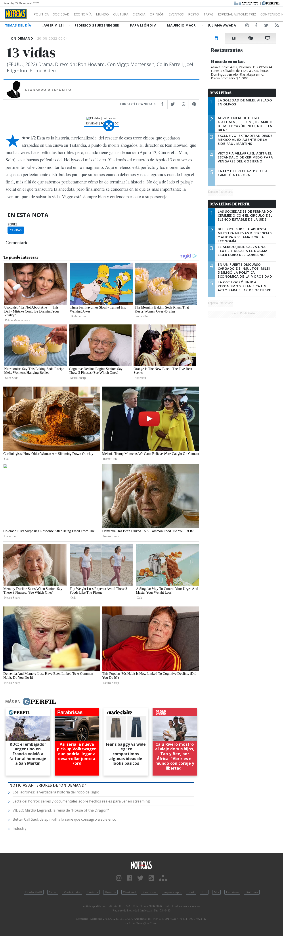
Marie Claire (71, 892)
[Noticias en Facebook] (256, 26)
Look (191, 892)
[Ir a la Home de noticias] (141, 865)
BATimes (252, 892)
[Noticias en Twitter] (266, 26)
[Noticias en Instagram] (247, 26)
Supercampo (172, 892)
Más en (13, 701)
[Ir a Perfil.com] (270, 3)
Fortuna (92, 892)
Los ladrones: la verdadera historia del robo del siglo (56, 792)
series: (13, 224)
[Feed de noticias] (277, 26)
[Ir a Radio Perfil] (246, 3)
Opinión (157, 14)
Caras (53, 892)
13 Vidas (16, 230)
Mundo (102, 14)
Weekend (129, 892)
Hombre (110, 892)
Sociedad (61, 14)
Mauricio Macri (182, 25)
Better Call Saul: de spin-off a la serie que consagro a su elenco (64, 819)
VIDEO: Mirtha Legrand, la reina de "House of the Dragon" (61, 810)
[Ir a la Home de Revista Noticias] (16, 14)
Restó (193, 14)
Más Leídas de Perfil (230, 204)
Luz (204, 892)
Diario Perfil (33, 892)
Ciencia (139, 14)
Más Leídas (220, 92)
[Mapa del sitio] (163, 878)
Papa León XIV (143, 25)
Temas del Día (18, 25)
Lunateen (232, 892)
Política (41, 14)
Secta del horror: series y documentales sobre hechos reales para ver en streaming (81, 801)
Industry (20, 828)
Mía (216, 892)
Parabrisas (150, 892)
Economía (83, 14)
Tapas (208, 14)
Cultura (120, 14)
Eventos (176, 14)
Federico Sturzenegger (97, 25)
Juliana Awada (222, 25)
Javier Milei (53, 25)
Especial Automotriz (237, 14)
